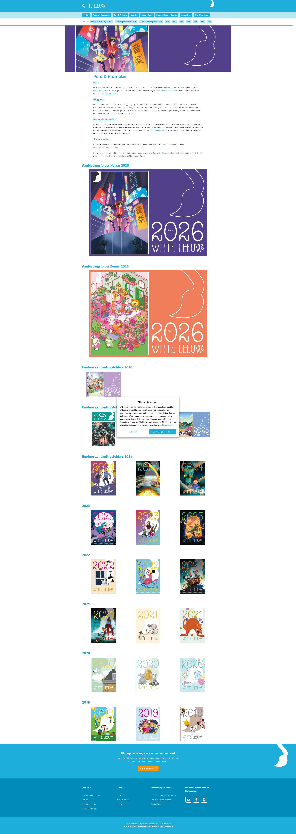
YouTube (115, 147)
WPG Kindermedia (166, 826)
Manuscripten (186, 15)
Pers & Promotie (120, 15)
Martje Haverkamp (100, 90)
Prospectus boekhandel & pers (174, 153)
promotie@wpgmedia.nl (168, 90)
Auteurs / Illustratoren (101, 15)
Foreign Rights (146, 15)
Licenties (134, 15)
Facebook (106, 147)
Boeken (86, 15)
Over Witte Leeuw (201, 15)
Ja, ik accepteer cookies (162, 432)
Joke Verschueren (111, 93)
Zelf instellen (133, 432)
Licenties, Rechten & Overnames (163, 795)
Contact (120, 795)
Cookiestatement (165, 824)
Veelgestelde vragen (89, 809)
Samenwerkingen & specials (161, 800)
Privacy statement (131, 824)
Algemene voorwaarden (148, 824)
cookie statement (166, 425)
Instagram (97, 147)
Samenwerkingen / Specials (166, 15)
